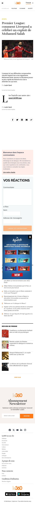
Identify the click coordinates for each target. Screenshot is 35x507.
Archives (4, 467)
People (3, 453)
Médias (4, 449)
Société (30, 8)
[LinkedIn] (21, 430)
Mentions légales (6, 481)
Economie (22, 8)
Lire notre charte (9, 172)
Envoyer (26, 416)
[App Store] (10, 494)
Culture (4, 447)
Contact (4, 475)
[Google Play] (23, 494)
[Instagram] (25, 430)
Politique (14, 8)
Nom (5, 210)
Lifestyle (4, 455)
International (5, 445)
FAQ (3, 473)
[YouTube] (17, 430)
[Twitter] (14, 430)
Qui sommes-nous (6, 463)
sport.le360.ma (15, 98)
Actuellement (5, 8)
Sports (4, 19)
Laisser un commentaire (17, 228)
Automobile (5, 451)
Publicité (4, 465)
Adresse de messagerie (12, 218)
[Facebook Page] (10, 430)
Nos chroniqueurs (6, 457)
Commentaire (8, 187)
